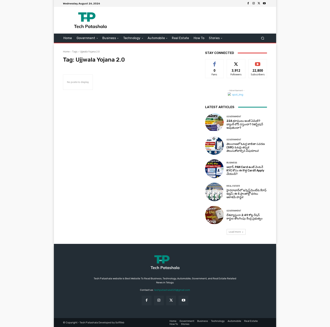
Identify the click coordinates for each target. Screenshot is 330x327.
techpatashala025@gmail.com (172, 289)
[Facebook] (248, 3)
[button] (262, 38)
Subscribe (258, 62)
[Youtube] (264, 3)
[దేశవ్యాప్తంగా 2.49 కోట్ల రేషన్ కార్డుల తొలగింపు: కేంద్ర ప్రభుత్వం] (214, 215)
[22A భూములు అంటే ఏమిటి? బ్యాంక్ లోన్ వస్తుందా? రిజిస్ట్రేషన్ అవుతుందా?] (214, 122)
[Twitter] (259, 3)
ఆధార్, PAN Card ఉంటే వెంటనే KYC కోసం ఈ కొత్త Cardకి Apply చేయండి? (245, 170)
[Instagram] (253, 3)
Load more (235, 231)
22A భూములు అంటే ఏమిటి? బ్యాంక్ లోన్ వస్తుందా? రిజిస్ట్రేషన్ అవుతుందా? (244, 124)
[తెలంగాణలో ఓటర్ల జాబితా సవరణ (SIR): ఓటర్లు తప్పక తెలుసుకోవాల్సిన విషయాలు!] (214, 145)
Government (233, 117)
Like (214, 62)
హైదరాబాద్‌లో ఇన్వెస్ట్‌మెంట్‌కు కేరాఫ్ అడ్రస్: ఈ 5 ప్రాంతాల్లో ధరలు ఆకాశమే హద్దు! (246, 194)
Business (231, 163)
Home (66, 51)
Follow (236, 62)
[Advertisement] (196, 20)
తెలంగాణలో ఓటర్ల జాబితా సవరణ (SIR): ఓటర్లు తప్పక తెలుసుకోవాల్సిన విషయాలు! (245, 147)
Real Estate (233, 186)
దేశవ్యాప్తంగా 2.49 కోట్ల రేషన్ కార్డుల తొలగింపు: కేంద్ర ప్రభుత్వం (244, 216)
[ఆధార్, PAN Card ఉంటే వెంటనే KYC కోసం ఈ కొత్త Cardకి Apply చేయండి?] (214, 168)
